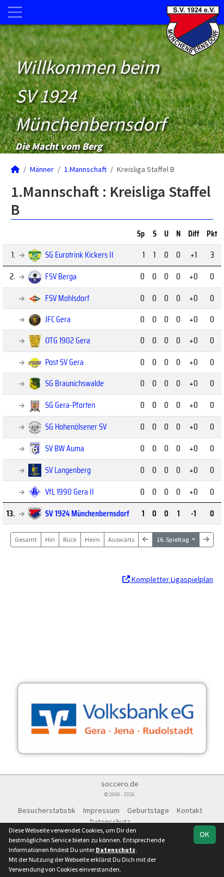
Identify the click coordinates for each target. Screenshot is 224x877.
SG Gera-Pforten (70, 405)
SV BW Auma (64, 448)
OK (204, 834)
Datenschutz (110, 822)
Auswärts (121, 539)
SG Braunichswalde (74, 383)
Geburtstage (148, 810)
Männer (42, 169)
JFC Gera (58, 319)
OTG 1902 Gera (67, 340)
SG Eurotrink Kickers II (79, 254)
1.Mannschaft (85, 169)
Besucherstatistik (47, 810)
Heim (92, 539)
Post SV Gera (64, 362)
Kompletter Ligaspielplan (171, 579)
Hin (50, 539)
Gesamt (26, 539)
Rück (70, 539)
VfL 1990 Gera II (69, 491)
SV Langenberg (68, 470)
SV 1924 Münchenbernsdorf (87, 513)
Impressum (101, 810)
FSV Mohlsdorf (67, 298)
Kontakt (189, 810)
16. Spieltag (173, 539)
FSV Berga (61, 276)
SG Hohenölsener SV (76, 426)
